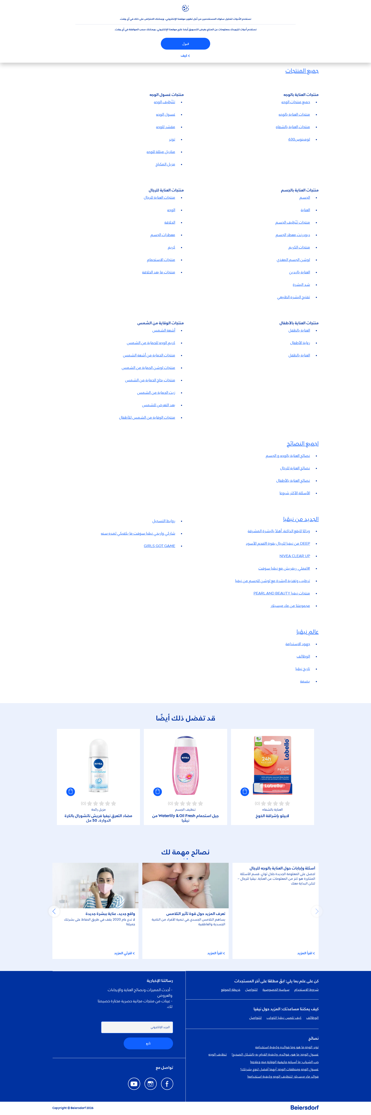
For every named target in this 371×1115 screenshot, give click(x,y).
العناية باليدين (299, 272)
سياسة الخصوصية (276, 990)
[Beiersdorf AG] (305, 1108)
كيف (184, 56)
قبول (185, 44)
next (54, 911)
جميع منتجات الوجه (295, 102)
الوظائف (303, 656)
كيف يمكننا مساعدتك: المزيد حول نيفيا (286, 1009)
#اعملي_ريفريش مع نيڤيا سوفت (284, 568)
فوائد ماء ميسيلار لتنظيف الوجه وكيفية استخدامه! (283, 1077)
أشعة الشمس (163, 330)
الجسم (305, 198)
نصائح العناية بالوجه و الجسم (288, 456)
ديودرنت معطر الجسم (293, 235)
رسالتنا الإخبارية (160, 981)
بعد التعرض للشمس (158, 405)
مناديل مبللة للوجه (161, 152)
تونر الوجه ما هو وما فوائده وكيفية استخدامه (287, 1047)
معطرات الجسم (163, 235)
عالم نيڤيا (307, 632)
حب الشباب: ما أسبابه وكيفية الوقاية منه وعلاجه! (284, 1062)
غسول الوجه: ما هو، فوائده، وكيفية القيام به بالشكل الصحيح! (275, 1054)
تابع (148, 1043)
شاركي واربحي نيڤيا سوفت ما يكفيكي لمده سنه (138, 534)
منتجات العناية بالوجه (294, 115)
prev (316, 911)
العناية (305, 210)
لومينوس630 (299, 139)
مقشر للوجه (165, 127)
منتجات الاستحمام (161, 260)
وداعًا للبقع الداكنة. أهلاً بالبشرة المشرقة (279, 531)
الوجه (171, 210)
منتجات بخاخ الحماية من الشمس (150, 380)
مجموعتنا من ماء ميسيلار (290, 606)
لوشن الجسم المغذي (293, 260)
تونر (172, 139)
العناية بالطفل (299, 330)
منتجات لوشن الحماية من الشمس (148, 368)
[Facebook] (167, 1084)
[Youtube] (134, 1084)
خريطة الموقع (230, 990)
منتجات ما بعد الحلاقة (158, 272)
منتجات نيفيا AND (282, 593)
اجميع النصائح (303, 444)
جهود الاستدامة (298, 644)
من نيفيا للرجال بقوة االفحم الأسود (278, 544)
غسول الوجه (165, 115)
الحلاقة (169, 223)
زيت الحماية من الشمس (156, 393)
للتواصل (251, 990)
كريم (171, 247)
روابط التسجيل (163, 521)
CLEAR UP (295, 556)
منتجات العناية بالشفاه (293, 127)
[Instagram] (150, 1084)
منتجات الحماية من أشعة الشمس (149, 355)
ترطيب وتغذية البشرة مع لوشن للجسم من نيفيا (272, 581)
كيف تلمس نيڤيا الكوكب (284, 1018)
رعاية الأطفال (300, 343)
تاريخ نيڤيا (302, 669)
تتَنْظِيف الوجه (164, 102)
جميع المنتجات (302, 71)
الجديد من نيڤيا (301, 519)
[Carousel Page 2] (183, 858)
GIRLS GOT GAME (159, 546)
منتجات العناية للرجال (159, 198)
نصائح (314, 1039)
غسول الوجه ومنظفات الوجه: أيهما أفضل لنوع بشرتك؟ (279, 1069)
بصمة (305, 681)
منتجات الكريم (299, 247)
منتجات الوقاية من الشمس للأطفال (147, 418)
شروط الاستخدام (306, 990)
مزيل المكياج (165, 164)
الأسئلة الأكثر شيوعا (295, 493)
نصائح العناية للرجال (295, 468)
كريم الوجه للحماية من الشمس (151, 343)
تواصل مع (164, 1068)
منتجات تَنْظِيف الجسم (292, 223)
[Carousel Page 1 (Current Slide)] (187, 858)
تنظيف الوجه (217, 1054)
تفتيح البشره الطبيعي (293, 297)
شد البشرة (301, 285)
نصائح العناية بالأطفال (293, 481)
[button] (244, 791)
